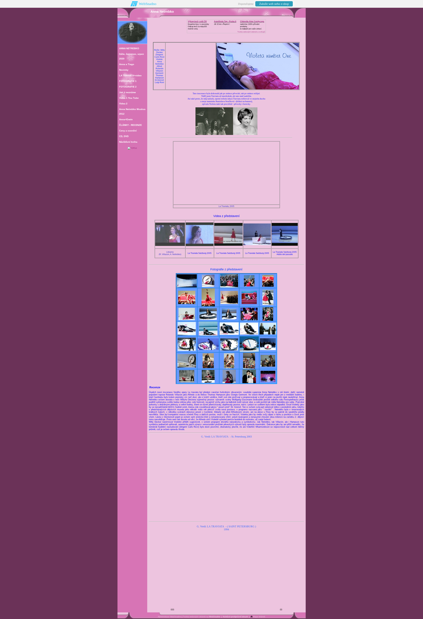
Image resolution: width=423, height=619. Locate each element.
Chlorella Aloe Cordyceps (252, 21)
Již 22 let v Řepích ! (222, 24)
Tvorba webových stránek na (201, 617)
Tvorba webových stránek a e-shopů (251, 32)
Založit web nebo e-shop (274, 3)
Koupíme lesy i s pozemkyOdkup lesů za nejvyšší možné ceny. (198, 26)
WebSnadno (147, 4)
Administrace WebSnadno (169, 617)
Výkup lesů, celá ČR (197, 21)
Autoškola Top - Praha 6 (225, 21)
